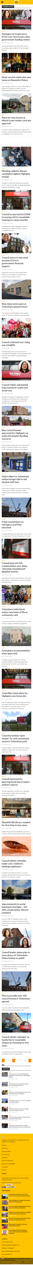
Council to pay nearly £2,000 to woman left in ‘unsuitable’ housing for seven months (16, 217)
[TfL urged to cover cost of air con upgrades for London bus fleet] (5, 1100)
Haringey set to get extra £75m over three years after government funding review (16, 37)
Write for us (5, 1148)
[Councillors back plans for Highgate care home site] (16, 678)
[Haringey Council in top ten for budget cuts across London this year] (5, 1109)
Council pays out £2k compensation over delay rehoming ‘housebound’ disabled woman (14, 567)
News (3, 31)
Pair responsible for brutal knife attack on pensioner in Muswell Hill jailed (20, 1207)
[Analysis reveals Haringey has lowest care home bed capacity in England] (5, 1092)
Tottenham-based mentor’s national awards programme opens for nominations (20, 1126)
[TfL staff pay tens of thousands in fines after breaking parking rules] (5, 1084)
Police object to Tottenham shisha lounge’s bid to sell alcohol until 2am (15, 479)
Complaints (5, 1167)
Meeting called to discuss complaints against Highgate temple (16, 174)
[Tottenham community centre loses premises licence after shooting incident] (5, 1196)
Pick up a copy (5, 1154)
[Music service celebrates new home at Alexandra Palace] (16, 63)
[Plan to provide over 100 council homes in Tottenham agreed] (16, 981)
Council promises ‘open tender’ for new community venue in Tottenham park (15, 738)
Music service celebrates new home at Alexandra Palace (16, 78)
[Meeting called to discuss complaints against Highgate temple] (16, 156)
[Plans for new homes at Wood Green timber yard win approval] (16, 103)
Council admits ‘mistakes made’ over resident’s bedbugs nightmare (14, 863)
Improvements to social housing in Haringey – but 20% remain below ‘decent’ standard (15, 908)
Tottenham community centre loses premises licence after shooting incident (19, 1195)
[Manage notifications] (2, 1258)
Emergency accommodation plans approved (16, 652)
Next (29, 1060)
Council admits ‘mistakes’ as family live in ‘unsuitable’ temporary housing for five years (15, 1041)
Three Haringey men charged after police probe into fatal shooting (19, 1201)
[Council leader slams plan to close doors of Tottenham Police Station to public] (16, 938)
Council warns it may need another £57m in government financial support (15, 261)
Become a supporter (7, 1160)
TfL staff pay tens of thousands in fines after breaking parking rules (19, 1084)
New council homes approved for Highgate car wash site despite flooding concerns (15, 434)
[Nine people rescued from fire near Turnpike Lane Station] (5, 1226)
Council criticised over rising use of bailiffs (16, 343)
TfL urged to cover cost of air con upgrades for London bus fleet (20, 1101)
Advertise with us (6, 1151)
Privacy (4, 1170)
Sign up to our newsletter (8, 1164)
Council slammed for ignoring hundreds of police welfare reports (15, 782)
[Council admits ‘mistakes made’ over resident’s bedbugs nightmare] (16, 846)
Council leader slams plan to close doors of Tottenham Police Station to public (16, 955)
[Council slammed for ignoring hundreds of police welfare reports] (16, 764)
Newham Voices (17, 1262)
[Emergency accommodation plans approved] (16, 636)
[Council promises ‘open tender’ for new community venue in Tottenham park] (16, 721)
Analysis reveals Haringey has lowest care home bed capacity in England (20, 1093)
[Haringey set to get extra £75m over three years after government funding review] (16, 19)
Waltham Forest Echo (21, 1260)
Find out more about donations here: (11, 1183)
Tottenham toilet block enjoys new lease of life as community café (15, 612)
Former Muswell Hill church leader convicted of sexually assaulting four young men (18, 1232)
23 (25, 1060)
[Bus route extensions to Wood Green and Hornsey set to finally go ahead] (5, 1220)
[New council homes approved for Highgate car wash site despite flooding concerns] (16, 415)
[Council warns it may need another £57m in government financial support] (16, 243)
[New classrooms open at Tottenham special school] (16, 289)
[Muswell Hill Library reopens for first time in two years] (16, 808)
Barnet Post (10, 1262)
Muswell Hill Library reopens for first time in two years (16, 823)
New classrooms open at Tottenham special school (14, 305)
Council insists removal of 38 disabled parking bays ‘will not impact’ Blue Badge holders (19, 1075)
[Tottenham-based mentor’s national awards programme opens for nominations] (5, 1125)
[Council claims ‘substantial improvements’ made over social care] (16, 370)
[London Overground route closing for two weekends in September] (5, 1117)
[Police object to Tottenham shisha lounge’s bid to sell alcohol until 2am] (16, 462)
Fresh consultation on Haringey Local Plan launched (12, 524)
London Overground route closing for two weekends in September (19, 1117)
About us (4, 1145)
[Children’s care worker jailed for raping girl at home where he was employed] (5, 1214)
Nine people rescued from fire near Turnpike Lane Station (18, 1225)
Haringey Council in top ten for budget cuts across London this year (19, 1109)
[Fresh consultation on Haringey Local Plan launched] (16, 507)
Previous (3, 1060)
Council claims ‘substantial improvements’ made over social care (15, 387)
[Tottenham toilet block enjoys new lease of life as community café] (16, 595)
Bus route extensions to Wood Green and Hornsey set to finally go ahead (19, 1219)
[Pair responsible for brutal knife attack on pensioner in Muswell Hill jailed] (5, 1208)
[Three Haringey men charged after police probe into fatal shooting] (5, 1202)
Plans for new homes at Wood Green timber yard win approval (16, 120)
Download (4, 1157)
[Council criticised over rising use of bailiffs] (16, 328)
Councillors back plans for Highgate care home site (15, 694)
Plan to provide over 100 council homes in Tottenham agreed (16, 998)
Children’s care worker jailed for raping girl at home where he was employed (20, 1213)
